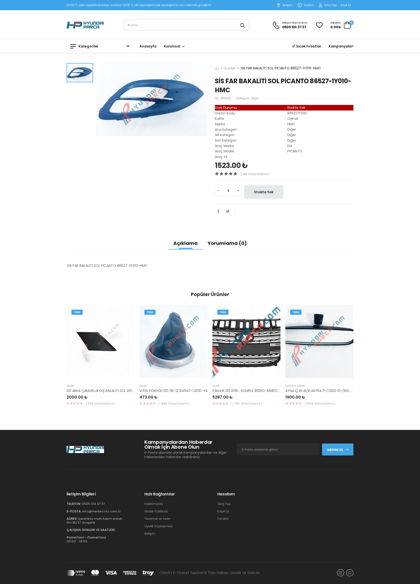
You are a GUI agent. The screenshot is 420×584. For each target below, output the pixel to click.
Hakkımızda (153, 503)
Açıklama (185, 243)
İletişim (287, 5)
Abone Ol (335, 449)
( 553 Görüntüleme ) (100, 403)
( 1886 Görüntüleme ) (174, 403)
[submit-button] (242, 24)
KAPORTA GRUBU (295, 386)
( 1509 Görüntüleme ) (320, 403)
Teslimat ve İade (157, 518)
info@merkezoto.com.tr (101, 511)
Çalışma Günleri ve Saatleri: (91, 530)
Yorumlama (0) (227, 243)
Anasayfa (148, 46)
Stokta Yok (263, 192)
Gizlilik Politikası (156, 511)
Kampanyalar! (341, 46)
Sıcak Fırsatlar (308, 46)
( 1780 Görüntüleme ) (247, 403)
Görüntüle (100, 375)
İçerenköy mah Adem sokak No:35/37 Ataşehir (94, 520)
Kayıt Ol (346, 5)
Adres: (72, 518)
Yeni (77, 312)
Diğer (70, 386)
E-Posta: (74, 511)
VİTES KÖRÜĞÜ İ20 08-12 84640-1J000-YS (174, 390)
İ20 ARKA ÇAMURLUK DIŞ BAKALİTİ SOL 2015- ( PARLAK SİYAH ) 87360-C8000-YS (130, 390)
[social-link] (340, 572)
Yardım (309, 5)
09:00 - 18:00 (86, 539)
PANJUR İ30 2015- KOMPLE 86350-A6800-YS (247, 390)
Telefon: (74, 503)
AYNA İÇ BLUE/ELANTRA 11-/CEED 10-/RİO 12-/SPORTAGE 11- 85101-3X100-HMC (347, 390)
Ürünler (230, 68)
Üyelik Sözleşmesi (158, 526)
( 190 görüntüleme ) (255, 174)
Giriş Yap (330, 5)
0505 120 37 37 (93, 503)
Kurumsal (172, 46)
